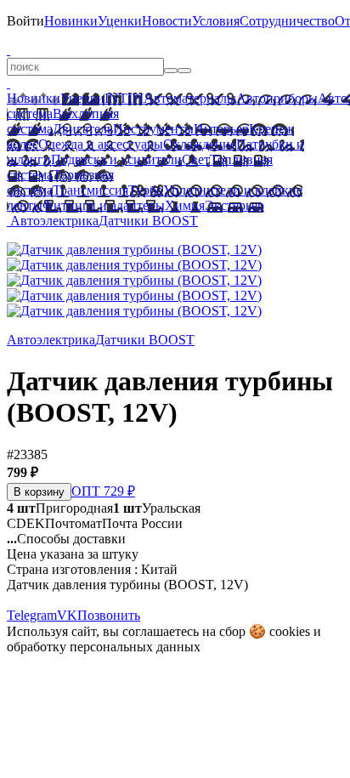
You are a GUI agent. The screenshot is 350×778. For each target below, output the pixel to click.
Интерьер (221, 129)
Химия (185, 205)
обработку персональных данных (103, 646)
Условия (216, 21)
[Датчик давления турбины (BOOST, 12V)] (134, 249)
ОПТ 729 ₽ (103, 491)
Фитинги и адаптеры (103, 205)
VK (67, 615)
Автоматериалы (190, 98)
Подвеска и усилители (116, 159)
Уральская (156, 508)
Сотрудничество (287, 21)
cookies (289, 631)
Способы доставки (66, 538)
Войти (25, 21)
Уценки (120, 21)
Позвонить (108, 615)
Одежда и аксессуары (100, 144)
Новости (167, 21)
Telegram (32, 615)
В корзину (39, 492)
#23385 (27, 454)
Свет (196, 159)
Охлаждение (199, 144)
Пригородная (60, 508)
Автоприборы (277, 98)
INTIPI (124, 98)
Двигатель (83, 129)
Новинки (71, 21)
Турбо (145, 190)
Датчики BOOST (148, 220)
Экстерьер (234, 205)
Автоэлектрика (54, 220)
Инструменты (153, 129)
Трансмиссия (90, 190)
